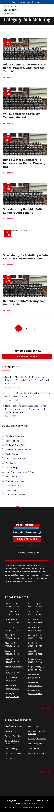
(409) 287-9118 (35, 662)
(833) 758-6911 (12, 680)
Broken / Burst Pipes (14, 736)
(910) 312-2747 (35, 638)
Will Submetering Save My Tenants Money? (21, 115)
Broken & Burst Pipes (16, 445)
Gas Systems (11, 463)
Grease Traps (12, 467)
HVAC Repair (12, 476)
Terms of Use (33, 552)
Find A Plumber (27, 356)
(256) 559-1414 (12, 614)
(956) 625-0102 (35, 685)
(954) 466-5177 (12, 673)
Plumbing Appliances (15, 481)
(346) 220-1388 (35, 669)
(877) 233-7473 (35, 614)
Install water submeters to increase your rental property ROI (24, 163)
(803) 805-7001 (35, 654)
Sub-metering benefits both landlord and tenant (22, 210)
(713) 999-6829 (35, 677)
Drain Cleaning (13, 454)
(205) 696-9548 (12, 622)
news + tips (25, 2)
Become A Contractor (26, 545)
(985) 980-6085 (12, 688)
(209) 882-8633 (12, 638)
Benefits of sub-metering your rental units (24, 302)
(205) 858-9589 (12, 606)
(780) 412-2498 (35, 693)
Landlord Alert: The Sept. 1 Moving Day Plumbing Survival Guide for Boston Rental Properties (27, 380)
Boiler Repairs (12, 440)
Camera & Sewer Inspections (19, 449)
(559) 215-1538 (12, 630)
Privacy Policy (20, 552)
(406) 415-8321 (35, 622)
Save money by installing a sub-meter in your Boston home (25, 256)
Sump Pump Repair (15, 485)
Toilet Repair (12, 490)
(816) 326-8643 (35, 606)
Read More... (8, 77)
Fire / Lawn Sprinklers (16, 458)
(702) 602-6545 (35, 630)
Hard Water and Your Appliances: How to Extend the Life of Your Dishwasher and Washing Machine (25, 409)
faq (13, 2)
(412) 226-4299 (35, 646)
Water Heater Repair (15, 494)
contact (39, 2)
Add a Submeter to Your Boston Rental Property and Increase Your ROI (25, 67)
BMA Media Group (41, 807)
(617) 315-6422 (12, 696)
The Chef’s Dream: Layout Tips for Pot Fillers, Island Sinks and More (27, 395)
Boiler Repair (10, 731)
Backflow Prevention (15, 436)
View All (43, 708)
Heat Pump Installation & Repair (21, 472)
